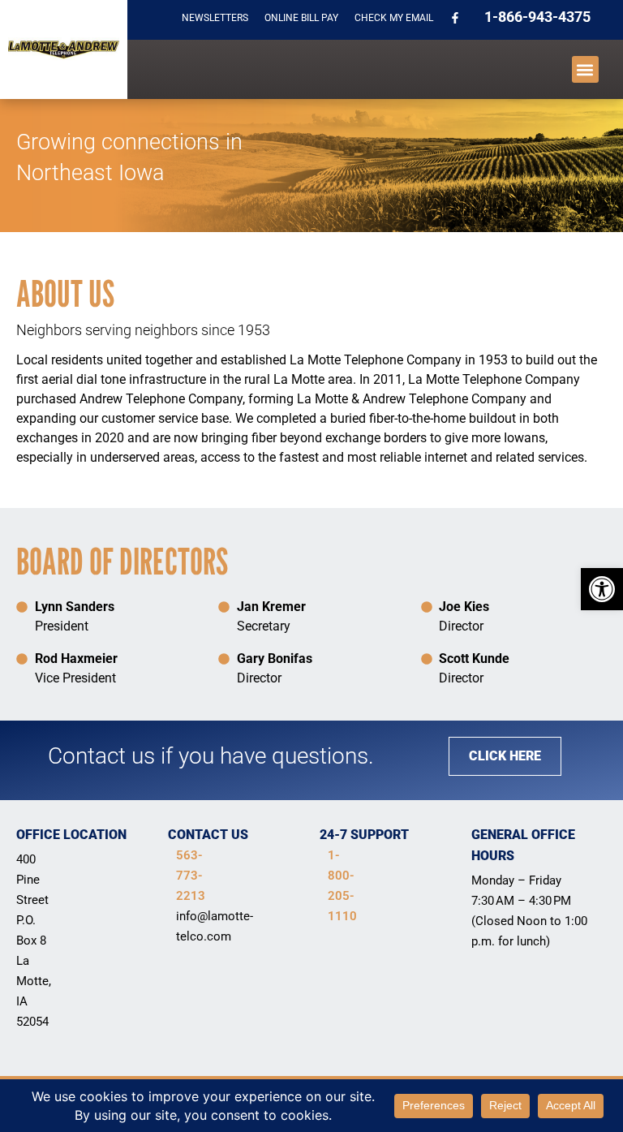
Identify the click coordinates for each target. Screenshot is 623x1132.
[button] (602, 589)
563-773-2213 (190, 875)
